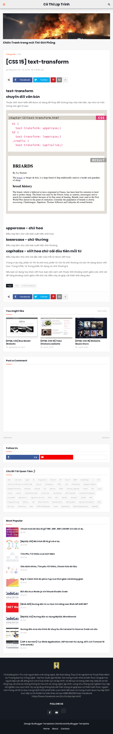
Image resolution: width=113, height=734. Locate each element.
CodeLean (49, 484)
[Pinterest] (53, 79)
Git (45, 488)
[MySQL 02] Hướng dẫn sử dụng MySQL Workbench (48, 616)
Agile (27, 480)
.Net (9, 480)
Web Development (80, 506)
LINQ (49, 497)
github (52, 488)
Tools (55, 506)
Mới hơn (8, 437)
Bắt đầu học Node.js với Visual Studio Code (44, 591)
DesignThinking (14, 488)
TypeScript (65, 506)
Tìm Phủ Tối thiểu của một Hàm (37, 554)
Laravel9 (11, 497)
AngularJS (42, 480)
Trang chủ (10, 54)
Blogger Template (79, 723)
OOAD (83, 497)
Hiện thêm (102, 311)
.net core (17, 480)
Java (99, 488)
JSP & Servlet (70, 493)
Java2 (18, 493)
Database (76, 484)
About (55, 728)
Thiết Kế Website (28, 285)
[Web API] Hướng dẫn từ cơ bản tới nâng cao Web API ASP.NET (54, 604)
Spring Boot (70, 502)
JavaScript (57, 493)
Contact (65, 728)
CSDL (59, 484)
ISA (92, 488)
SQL (99, 502)
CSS (19, 54)
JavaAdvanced (31, 493)
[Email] (59, 79)
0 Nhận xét (39, 69)
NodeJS (74, 497)
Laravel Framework (87, 493)
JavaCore (45, 493)
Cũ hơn (105, 437)
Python (25, 502)
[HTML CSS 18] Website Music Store (87, 342)
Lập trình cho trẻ (37, 497)
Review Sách (57, 502)
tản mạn (11, 506)
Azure (67, 480)
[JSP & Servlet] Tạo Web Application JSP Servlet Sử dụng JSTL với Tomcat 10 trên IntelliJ (62, 643)
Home (46, 728)
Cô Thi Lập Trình (56, 4)
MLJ (56, 497)
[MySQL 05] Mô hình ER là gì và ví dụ (40, 541)
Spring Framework (86, 502)
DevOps (27, 488)
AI (33, 480)
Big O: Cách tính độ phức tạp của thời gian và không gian (51, 579)
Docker (37, 488)
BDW (75, 480)
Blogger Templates (44, 723)
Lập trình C (22, 497)
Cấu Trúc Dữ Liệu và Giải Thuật (20, 484)
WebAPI (95, 506)
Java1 (10, 493)
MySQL (64, 497)
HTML (61, 488)
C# (98, 480)
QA (33, 502)
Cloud (38, 484)
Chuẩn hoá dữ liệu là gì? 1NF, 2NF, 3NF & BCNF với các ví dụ (51, 528)
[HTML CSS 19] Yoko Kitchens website (51, 342)
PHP (90, 497)
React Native (43, 502)
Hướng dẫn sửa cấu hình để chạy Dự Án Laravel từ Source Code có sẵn (58, 629)
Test (31, 506)
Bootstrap (85, 480)
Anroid (53, 480)
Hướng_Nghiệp (73, 488)
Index (85, 488)
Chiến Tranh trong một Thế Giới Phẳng (29, 42)
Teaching (22, 506)
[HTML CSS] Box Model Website (18, 342)
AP (60, 480)
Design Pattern (90, 484)
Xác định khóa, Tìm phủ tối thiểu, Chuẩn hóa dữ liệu (48, 566)
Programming (13, 502)
